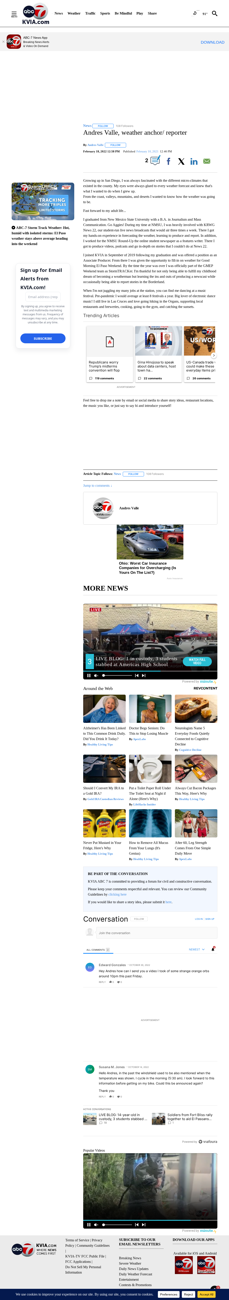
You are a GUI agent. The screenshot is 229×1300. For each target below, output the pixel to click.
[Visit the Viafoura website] (207, 1142)
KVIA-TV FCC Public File (84, 1256)
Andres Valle (95, 145)
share (199, 982)
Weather (74, 13)
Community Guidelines (93, 1245)
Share (152, 13)
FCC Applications (78, 1262)
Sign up (209, 919)
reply (102, 982)
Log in (199, 919)
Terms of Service (77, 1240)
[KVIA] (36, 13)
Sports (105, 13)
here (168, 902)
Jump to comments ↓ (97, 485)
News (59, 13)
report (210, 982)
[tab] (98, 949)
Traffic (90, 13)
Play (139, 13)
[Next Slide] (214, 355)
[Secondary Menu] (17, 13)
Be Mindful (123, 13)
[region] (150, 1030)
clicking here (117, 894)
